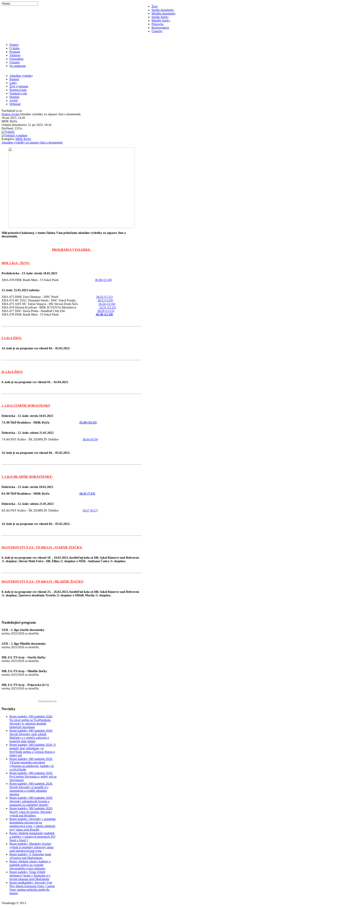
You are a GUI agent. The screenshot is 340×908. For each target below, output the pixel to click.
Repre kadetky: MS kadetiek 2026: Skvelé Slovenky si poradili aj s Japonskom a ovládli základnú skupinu (31, 789)
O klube (14, 48)
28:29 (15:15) (105, 311)
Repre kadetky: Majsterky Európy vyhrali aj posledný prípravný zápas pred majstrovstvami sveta (31, 847)
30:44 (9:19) (90, 439)
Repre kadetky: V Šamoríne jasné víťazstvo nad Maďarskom (30, 856)
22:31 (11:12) (107, 307)
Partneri (14, 79)
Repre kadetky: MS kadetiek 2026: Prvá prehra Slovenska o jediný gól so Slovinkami (32, 776)
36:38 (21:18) (103, 280)
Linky (13, 82)
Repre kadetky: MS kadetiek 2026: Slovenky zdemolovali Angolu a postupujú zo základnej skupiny (31, 801)
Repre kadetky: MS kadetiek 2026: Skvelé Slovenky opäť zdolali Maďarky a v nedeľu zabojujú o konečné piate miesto (31, 736)
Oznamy (14, 62)
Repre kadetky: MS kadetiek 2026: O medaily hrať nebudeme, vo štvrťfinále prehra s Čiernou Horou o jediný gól (32, 750)
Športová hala (18, 90)
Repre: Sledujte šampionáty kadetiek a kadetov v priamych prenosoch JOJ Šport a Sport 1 (32, 836)
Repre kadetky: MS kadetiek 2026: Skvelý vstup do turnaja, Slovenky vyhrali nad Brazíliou (31, 812)
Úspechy (157, 31)
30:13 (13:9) (105, 300)
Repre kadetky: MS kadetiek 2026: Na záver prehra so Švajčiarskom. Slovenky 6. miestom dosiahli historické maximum (31, 722)
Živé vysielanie (18, 86)
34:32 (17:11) (104, 296)
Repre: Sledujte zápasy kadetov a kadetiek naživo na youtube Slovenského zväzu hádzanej (30, 865)
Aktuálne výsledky (21, 75)
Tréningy (15, 55)
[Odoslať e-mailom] (14, 135)
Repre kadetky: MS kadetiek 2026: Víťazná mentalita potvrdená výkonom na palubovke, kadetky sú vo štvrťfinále (31, 764)
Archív (13, 100)
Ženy (155, 6)
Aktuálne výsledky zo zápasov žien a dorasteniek (32, 142)
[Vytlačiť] (8, 132)
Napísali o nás (18, 93)
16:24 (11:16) (106, 304)
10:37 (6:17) (90, 510)
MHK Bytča (23, 139)
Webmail (14, 104)
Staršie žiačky (160, 17)
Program (14, 51)
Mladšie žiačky (161, 20)
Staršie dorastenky (163, 10)
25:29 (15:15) (88, 422)
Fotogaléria (16, 58)
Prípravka (158, 24)
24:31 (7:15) (87, 493)
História (14, 97)
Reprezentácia (160, 27)
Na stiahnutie (17, 66)
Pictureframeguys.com (47, 701)
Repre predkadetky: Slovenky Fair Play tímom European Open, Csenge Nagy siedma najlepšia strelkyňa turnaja (32, 888)
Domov (14, 44)
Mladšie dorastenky (164, 13)
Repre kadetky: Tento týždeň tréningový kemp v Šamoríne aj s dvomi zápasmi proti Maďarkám (29, 875)
